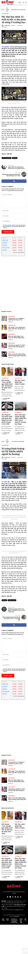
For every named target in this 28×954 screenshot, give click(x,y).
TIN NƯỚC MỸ (7, 9)
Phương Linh (6, 398)
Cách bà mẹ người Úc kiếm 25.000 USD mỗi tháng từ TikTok (16, 346)
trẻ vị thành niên (6, 158)
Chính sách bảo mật (21, 920)
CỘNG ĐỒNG (11, 316)
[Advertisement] (13, 285)
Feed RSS (7, 919)
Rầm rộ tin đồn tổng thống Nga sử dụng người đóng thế (17, 354)
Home (3, 9)
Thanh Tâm (7, 25)
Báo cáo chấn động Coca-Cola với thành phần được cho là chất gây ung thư (16, 337)
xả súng (14, 158)
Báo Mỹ (17, 916)
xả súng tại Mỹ (12, 600)
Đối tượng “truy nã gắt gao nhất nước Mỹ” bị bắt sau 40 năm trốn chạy (16, 328)
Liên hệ (25, 919)
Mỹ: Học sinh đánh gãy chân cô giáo (20, 382)
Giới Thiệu (3, 919)
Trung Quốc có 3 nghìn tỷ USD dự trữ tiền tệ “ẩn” (16, 319)
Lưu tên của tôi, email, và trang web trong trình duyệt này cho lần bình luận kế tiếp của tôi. (14, 226)
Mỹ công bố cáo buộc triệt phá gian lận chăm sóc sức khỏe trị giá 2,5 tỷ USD (7, 419)
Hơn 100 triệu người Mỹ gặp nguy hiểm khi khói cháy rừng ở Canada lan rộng (20, 419)
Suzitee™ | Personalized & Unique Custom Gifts (14, 920)
